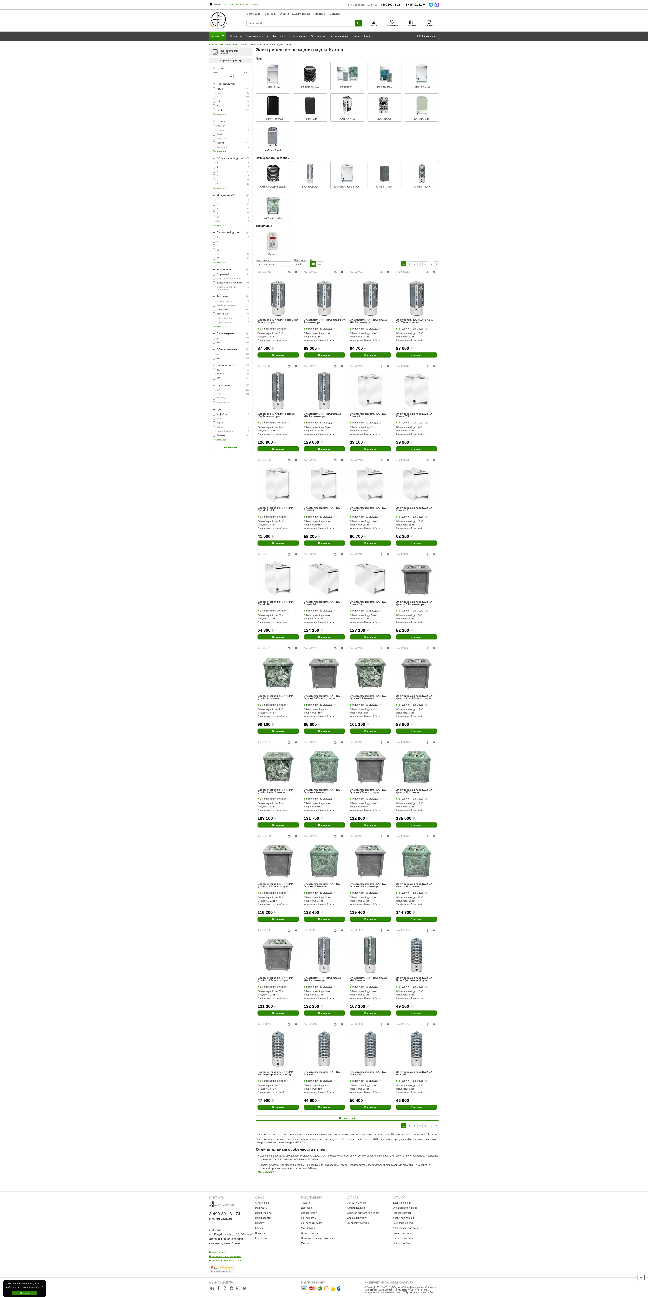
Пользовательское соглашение (225, 1256)
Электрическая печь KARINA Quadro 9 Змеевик (322, 791)
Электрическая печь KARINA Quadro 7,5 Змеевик (368, 697)
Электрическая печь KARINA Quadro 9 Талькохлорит (368, 791)
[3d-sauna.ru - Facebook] (218, 1288)
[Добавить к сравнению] (289, 272)
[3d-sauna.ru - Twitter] (244, 1288)
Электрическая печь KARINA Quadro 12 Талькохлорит (275, 885)
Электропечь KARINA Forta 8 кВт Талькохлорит (324, 321)
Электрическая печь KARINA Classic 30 (368, 603)
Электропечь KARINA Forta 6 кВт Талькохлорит (278, 321)
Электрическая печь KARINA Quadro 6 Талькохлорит (414, 603)
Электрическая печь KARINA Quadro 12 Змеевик (414, 791)
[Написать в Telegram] (431, 5)
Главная (213, 44)
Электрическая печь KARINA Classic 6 (368, 415)
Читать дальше (265, 1171)
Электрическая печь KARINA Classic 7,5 (414, 415)
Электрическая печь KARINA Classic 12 (368, 509)
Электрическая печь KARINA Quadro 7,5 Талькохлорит (322, 697)
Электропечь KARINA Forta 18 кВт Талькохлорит (322, 415)
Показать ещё (347, 1118)
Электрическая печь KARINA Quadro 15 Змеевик (322, 885)
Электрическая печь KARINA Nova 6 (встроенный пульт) (275, 1073)
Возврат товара (217, 1252)
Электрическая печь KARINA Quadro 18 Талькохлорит (275, 979)
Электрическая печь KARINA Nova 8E (414, 1073)
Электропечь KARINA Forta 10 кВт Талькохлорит (368, 321)
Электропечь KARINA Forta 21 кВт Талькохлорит (322, 979)
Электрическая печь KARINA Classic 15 (414, 509)
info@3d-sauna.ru (426, 36)
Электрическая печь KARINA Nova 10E (368, 1073)
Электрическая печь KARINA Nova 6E (322, 1073)
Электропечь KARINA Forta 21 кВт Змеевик (368, 979)
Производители (229, 44)
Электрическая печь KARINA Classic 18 (275, 603)
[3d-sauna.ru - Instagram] (238, 1288)
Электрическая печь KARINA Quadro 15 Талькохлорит (368, 885)
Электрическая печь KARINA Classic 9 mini (275, 509)
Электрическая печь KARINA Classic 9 (322, 509)
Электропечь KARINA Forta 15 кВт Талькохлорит (276, 415)
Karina (244, 44)
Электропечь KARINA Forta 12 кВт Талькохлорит (414, 321)
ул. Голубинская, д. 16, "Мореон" (242, 4)
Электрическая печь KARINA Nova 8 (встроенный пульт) (414, 979)
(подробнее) (36, 1287)
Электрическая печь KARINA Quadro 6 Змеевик (275, 697)
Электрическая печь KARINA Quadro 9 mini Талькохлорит (414, 697)
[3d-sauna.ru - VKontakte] (211, 1288)
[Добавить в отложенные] (296, 272)
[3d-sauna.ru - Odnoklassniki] (224, 1288)
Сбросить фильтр (231, 60)
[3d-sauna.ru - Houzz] (231, 1288)
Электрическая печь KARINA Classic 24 (322, 603)
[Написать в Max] (437, 5)
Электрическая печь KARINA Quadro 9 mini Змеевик (275, 791)
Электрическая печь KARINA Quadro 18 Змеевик (414, 885)
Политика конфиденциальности (225, 1260)
